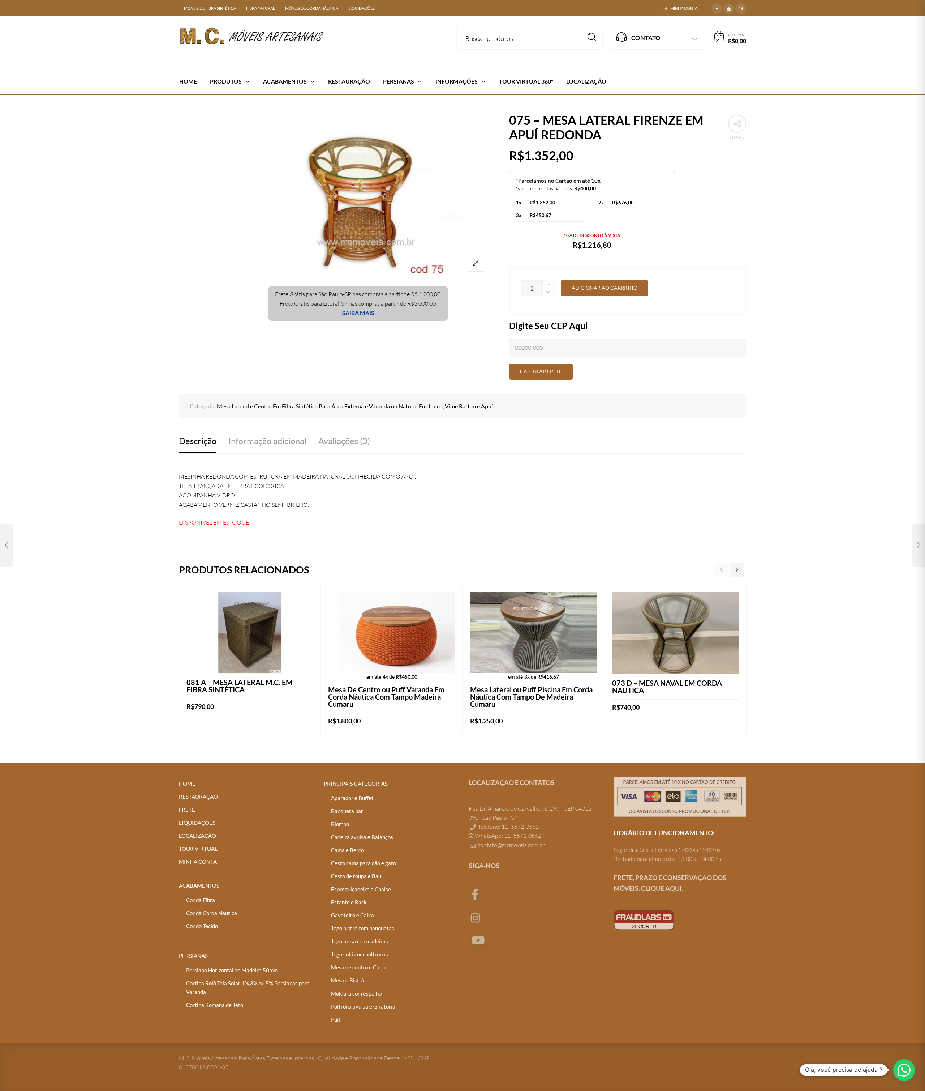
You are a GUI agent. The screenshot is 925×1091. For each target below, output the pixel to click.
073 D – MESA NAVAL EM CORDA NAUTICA (667, 687)
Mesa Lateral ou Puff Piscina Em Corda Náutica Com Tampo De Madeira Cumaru (531, 696)
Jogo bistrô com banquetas (362, 928)
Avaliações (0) (344, 440)
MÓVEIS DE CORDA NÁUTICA (311, 8)
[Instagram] (740, 8)
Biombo (340, 824)
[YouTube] (728, 8)
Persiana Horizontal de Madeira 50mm (232, 970)
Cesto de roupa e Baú (356, 876)
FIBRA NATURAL (260, 8)
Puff (336, 1019)
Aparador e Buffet (352, 798)
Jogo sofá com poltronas (359, 954)
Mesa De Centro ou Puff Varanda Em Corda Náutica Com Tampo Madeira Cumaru (386, 696)
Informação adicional (267, 440)
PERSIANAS (193, 955)
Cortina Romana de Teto (214, 1005)
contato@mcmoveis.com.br (511, 845)
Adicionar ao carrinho (604, 288)
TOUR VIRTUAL (198, 848)
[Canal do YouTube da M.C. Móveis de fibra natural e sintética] (478, 940)
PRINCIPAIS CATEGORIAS (356, 783)
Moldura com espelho (356, 993)
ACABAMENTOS (199, 885)
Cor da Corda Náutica (211, 913)
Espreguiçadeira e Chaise (361, 889)
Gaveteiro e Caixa (352, 915)
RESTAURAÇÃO (198, 796)
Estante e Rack (349, 902)
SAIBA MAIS (358, 312)
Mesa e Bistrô (347, 980)
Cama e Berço (347, 850)
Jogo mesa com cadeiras (359, 941)
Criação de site (632, 944)
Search (592, 37)
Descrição (197, 440)
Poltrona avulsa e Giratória (363, 1006)
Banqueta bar (347, 811)
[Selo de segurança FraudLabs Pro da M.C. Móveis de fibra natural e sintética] (644, 919)
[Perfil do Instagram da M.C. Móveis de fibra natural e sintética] (475, 917)
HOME (187, 783)
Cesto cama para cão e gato (363, 863)
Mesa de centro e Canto (359, 967)
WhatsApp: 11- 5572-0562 (507, 835)
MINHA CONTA (683, 8)
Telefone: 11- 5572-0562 (508, 826)
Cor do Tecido (202, 926)
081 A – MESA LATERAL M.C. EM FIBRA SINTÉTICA (239, 686)
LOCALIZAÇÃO (197, 835)
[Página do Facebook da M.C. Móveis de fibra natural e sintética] (475, 893)
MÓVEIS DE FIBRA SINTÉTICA (210, 8)
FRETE (187, 809)
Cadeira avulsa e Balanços (362, 837)
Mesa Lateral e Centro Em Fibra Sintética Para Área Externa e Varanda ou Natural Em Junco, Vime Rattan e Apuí (355, 406)
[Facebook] (716, 8)
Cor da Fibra (200, 900)
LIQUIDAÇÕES (361, 8)
